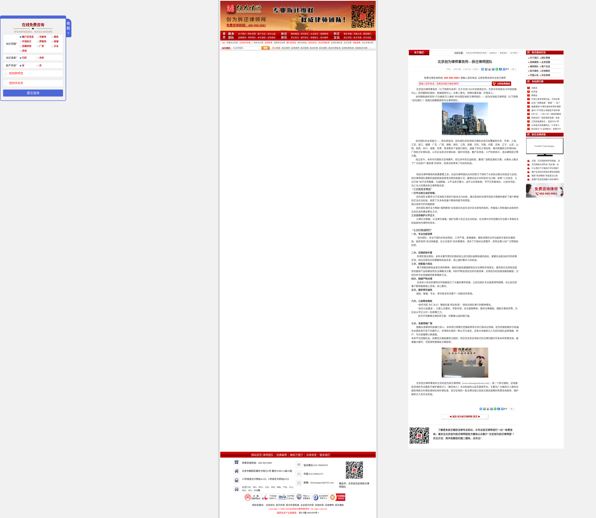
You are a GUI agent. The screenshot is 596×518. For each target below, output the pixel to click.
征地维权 (271, 37)
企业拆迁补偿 (245, 43)
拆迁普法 (295, 37)
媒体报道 (295, 34)
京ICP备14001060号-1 (309, 513)
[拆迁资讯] (284, 38)
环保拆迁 (26, 41)
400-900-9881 (452, 77)
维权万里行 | (298, 455)
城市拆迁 (305, 37)
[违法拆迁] (312, 43)
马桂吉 (534, 88)
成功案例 (324, 37)
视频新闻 (324, 34)
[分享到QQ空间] (486, 69)
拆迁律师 (286, 48)
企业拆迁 (314, 34)
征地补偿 (268, 43)
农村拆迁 (305, 34)
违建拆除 (26, 46)
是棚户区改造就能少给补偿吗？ (546, 179)
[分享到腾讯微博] (493, 69)
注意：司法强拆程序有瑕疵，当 (546, 161)
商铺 (56, 41)
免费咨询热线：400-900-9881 (246, 25)
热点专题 (357, 37)
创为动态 (367, 37)
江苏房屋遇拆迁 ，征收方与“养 (545, 121)
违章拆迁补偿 (279, 43)
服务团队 (503, 53)
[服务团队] (231, 38)
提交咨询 (33, 93)
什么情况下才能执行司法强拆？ (546, 168)
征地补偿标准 (336, 43)
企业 (56, 46)
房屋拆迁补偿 (232, 43)
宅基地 (42, 37)
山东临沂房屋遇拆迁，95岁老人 (545, 125)
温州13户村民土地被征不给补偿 (545, 110)
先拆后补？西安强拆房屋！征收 (545, 118)
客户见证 (262, 34)
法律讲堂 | (313, 455)
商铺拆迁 (314, 37)
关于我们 (242, 34)
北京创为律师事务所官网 (476, 53)
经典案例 (242, 37)
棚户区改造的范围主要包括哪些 (546, 172)
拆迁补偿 (314, 48)
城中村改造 (302, 43)
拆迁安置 (347, 43)
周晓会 (534, 95)
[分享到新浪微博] (489, 69)
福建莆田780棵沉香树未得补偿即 (546, 106)
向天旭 (534, 91)
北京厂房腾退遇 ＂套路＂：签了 (545, 103)
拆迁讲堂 (348, 37)
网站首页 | (257, 455)
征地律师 (295, 48)
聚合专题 (348, 34)
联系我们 (367, 34)
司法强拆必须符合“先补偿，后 (545, 164)
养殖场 (42, 41)
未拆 (41, 57)
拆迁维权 (262, 37)
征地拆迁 (493, 53)
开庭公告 (357, 34)
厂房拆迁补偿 (257, 43)
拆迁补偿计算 (367, 43)
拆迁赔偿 (304, 48)
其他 (24, 51)
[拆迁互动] (337, 38)
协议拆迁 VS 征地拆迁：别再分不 (546, 129)
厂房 (41, 46)
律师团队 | (269, 455)
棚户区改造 (291, 43)
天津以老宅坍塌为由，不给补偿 (545, 99)
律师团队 (252, 37)
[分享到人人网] (500, 69)
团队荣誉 (252, 34)
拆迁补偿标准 (324, 43)
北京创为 (270, 505)
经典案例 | (283, 455)
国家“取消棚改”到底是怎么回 (545, 175)
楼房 (56, 37)
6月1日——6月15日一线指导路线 (546, 114)
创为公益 (271, 34)
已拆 (24, 57)
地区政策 (356, 43)
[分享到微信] (497, 69)
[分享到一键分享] (482, 69)
